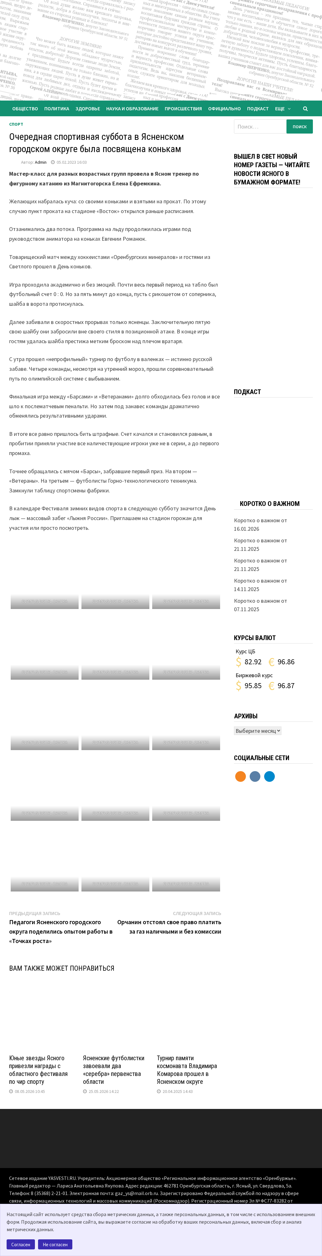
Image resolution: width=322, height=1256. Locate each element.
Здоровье (87, 108)
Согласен (20, 1245)
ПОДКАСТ (258, 108)
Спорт (16, 124)
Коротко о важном (270, 503)
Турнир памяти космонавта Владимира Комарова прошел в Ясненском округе (187, 1069)
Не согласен (55, 1245)
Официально (224, 108)
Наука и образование (132, 108)
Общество (25, 108)
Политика (56, 108)
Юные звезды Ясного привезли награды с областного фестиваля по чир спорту (38, 1069)
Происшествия (183, 108)
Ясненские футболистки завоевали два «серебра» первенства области (113, 1069)
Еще (280, 108)
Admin (41, 162)
